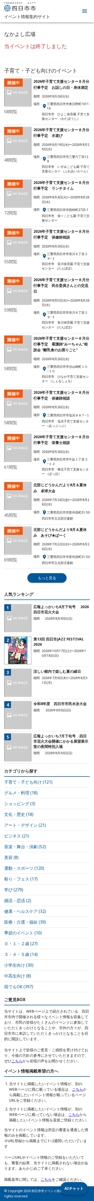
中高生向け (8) (17, 976)
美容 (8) (11, 857)
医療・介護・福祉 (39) (25, 922)
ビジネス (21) (16, 836)
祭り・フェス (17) (21, 879)
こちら (16, 1060)
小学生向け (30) (18, 965)
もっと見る (47, 577)
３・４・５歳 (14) (21, 954)
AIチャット (74, 1188)
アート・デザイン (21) (25, 825)
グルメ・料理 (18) (21, 793)
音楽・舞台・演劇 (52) (25, 847)
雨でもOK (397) (18, 987)
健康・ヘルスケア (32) (25, 911)
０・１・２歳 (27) (21, 943)
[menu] (84, 11)
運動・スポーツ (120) (24, 868)
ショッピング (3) (19, 803)
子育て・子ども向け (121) (28, 782)
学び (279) (13, 890)
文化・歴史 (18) (18, 814)
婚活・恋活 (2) (17, 900)
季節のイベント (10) (23, 933)
